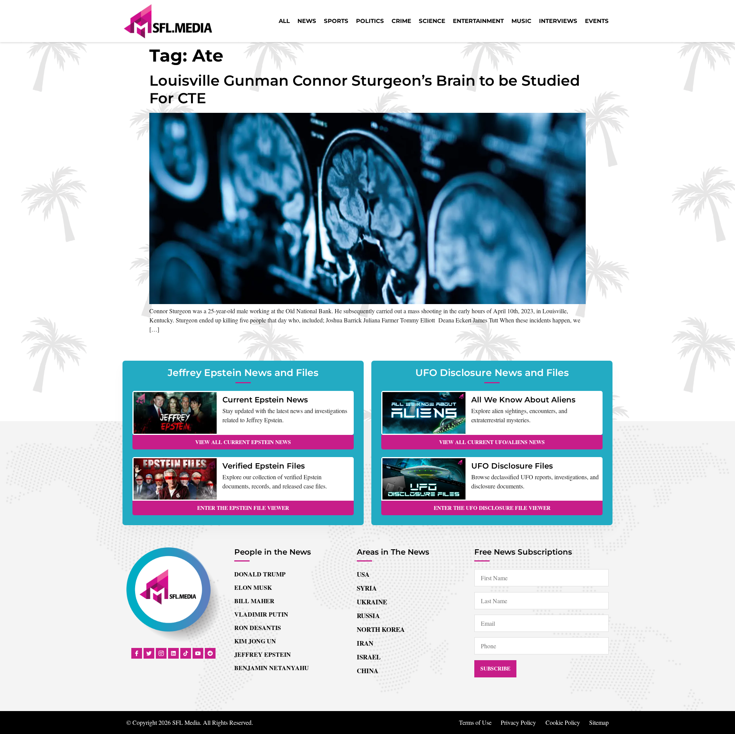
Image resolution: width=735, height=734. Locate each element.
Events (597, 20)
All (284, 20)
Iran (365, 643)
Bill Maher (254, 600)
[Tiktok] (185, 653)
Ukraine (372, 602)
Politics (370, 20)
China (367, 670)
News (306, 20)
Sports (336, 20)
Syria (367, 588)
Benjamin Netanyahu (271, 667)
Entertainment (478, 20)
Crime (401, 20)
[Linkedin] (173, 653)
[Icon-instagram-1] (161, 653)
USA (363, 574)
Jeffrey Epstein (262, 654)
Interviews (558, 20)
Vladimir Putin (261, 614)
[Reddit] (210, 653)
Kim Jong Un (255, 640)
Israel (369, 657)
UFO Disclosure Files (512, 465)
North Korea (381, 629)
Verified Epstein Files (263, 465)
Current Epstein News (265, 399)
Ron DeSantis (257, 627)
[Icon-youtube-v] (198, 653)
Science (432, 20)
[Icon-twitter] (149, 653)
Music (521, 20)
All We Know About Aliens (523, 399)
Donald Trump (260, 574)
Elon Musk (253, 587)
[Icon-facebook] (136, 653)
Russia (368, 615)
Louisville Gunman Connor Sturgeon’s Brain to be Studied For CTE (364, 89)
